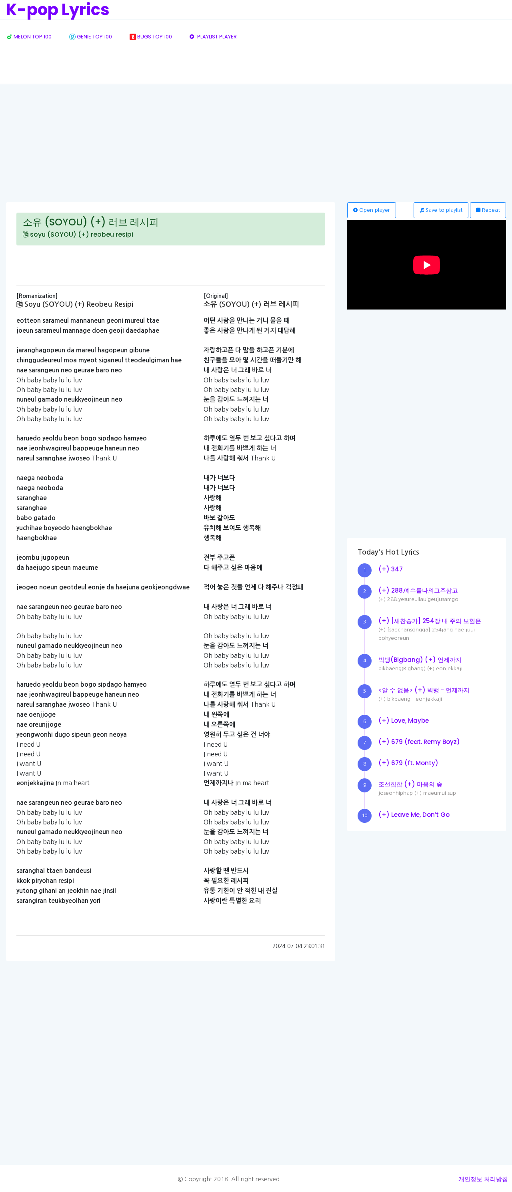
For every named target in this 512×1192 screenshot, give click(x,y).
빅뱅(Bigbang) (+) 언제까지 (420, 659)
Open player (374, 210)
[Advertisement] (256, 142)
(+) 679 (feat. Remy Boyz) (419, 742)
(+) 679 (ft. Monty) (408, 763)
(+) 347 (390, 569)
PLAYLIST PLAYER (216, 36)
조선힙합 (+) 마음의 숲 (410, 784)
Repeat (490, 210)
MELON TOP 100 (32, 36)
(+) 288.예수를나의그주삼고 (418, 590)
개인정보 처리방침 (483, 1179)
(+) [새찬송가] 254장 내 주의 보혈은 (429, 621)
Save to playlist (443, 210)
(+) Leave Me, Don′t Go (414, 814)
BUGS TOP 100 (154, 36)
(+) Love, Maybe (403, 720)
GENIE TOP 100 (94, 36)
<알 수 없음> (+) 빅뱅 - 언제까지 (424, 690)
